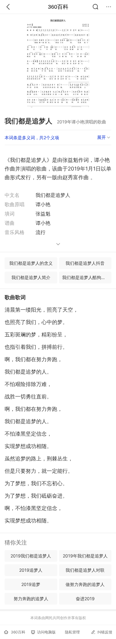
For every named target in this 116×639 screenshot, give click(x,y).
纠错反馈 (104, 632)
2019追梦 (30, 584)
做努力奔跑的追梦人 (85, 584)
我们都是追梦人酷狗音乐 (86, 277)
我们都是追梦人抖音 (85, 263)
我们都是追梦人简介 (30, 277)
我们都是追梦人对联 (85, 570)
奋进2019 (85, 598)
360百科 (58, 7)
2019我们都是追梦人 (31, 555)
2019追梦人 (30, 570)
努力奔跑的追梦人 (31, 598)
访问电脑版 (46, 632)
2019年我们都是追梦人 (85, 555)
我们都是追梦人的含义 (31, 263)
